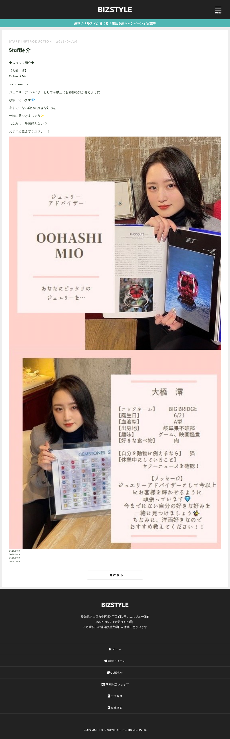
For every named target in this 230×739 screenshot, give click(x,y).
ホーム (117, 649)
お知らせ (117, 672)
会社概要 (116, 708)
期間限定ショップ (117, 684)
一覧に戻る (115, 575)
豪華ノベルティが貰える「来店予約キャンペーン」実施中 (115, 23)
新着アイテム (116, 661)
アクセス (116, 696)
